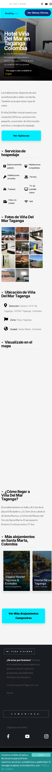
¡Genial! (41, 755)
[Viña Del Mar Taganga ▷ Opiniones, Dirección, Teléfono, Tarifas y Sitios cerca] (8, 233)
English (9, 74)
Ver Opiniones (21, 135)
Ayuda (10, 692)
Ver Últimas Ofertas (37, 12)
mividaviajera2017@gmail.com (23, 685)
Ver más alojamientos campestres (23, 616)
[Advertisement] (26, 447)
